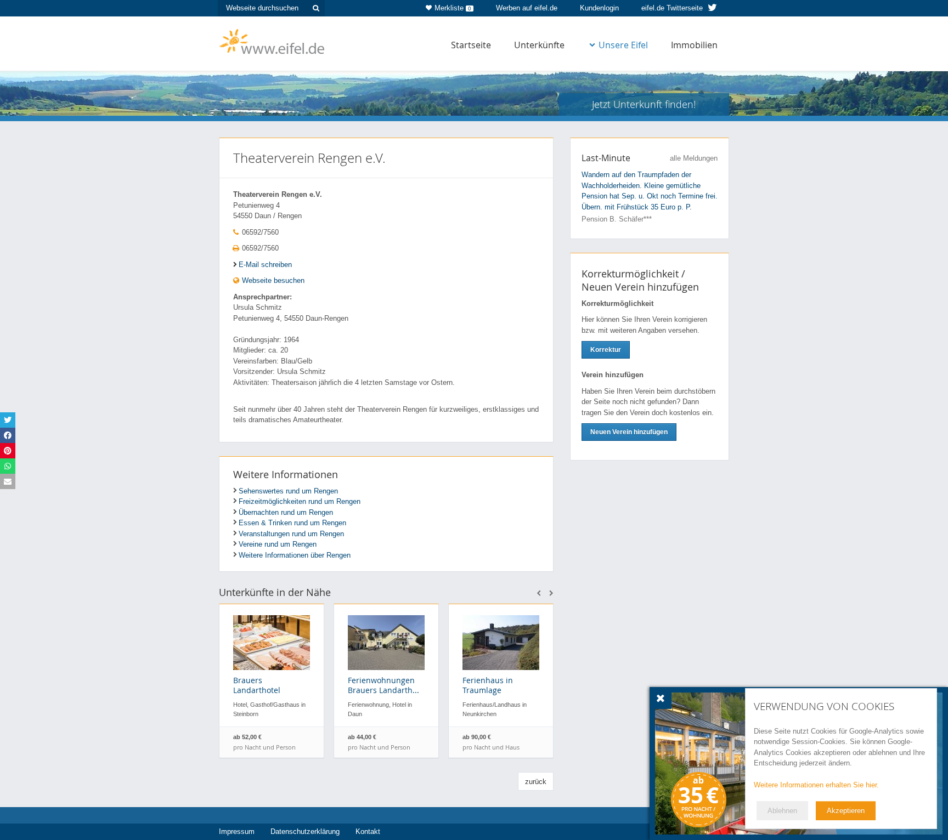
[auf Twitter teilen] (7, 420)
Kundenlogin (599, 8)
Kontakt (368, 831)
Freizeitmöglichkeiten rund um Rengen (299, 501)
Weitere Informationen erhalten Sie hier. (816, 785)
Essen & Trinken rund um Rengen (292, 523)
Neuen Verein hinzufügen (629, 432)
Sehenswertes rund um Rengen (288, 491)
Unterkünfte (539, 45)
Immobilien (694, 45)
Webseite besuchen (272, 280)
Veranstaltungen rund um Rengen (291, 534)
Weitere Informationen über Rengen (295, 555)
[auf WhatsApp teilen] (7, 466)
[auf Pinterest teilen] (7, 450)
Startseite (471, 45)
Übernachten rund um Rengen (286, 512)
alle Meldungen (694, 158)
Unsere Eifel (623, 45)
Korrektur (605, 350)
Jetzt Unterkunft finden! (644, 104)
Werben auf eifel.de (526, 8)
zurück (535, 781)
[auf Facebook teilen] (7, 435)
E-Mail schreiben (265, 264)
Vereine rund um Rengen (278, 544)
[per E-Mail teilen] (7, 481)
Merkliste (453, 8)
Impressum (237, 831)
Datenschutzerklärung (305, 831)
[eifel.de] (272, 40)
